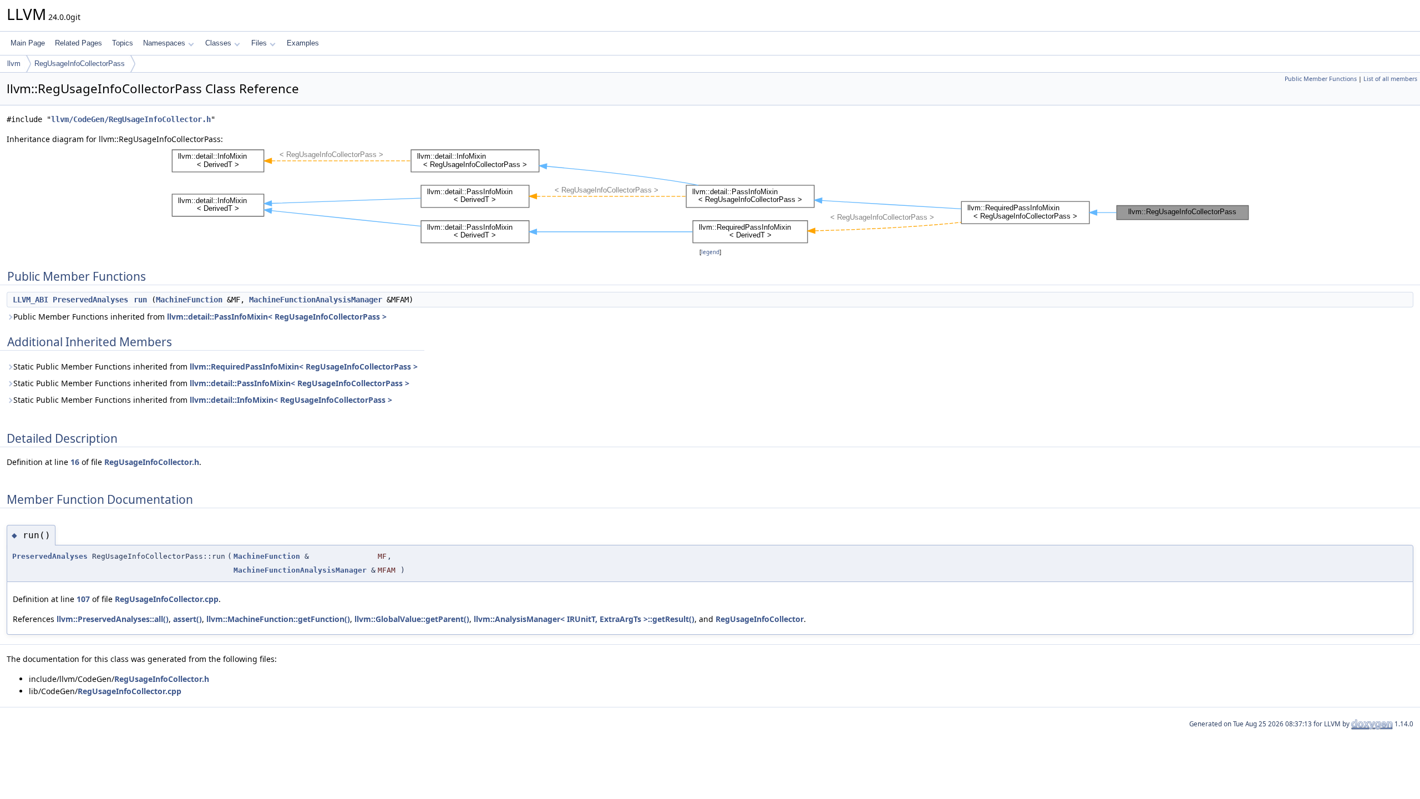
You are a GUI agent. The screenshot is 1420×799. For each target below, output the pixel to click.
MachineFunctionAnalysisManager (315, 299)
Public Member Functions (1321, 79)
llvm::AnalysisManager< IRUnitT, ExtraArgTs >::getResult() (584, 619)
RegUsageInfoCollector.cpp (167, 599)
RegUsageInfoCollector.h (151, 462)
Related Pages (78, 43)
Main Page (28, 43)
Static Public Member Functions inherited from (215, 366)
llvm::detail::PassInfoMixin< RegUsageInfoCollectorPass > (277, 316)
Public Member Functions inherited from (200, 316)
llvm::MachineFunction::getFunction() (278, 619)
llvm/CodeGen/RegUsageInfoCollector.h (131, 119)
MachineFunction (189, 299)
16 (74, 462)
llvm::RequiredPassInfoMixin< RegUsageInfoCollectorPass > (304, 366)
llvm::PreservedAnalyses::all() (113, 619)
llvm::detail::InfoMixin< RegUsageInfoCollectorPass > (291, 400)
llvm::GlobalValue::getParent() (411, 619)
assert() (187, 619)
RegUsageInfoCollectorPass (79, 63)
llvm (14, 63)
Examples (303, 43)
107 (83, 599)
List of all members (1390, 79)
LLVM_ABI (30, 299)
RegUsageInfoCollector (760, 619)
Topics (122, 43)
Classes (218, 43)
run (140, 299)
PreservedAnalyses (90, 299)
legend (710, 252)
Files (259, 43)
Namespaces (164, 43)
